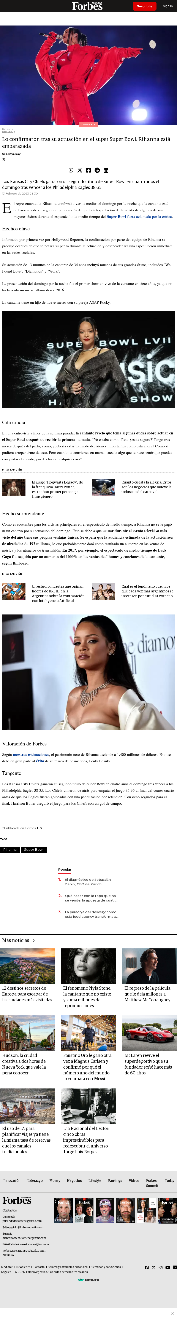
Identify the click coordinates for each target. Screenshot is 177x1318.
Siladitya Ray (11, 154)
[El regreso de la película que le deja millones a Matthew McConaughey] (149, 966)
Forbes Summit (152, 1183)
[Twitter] (79, 170)
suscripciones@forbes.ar (34, 1244)
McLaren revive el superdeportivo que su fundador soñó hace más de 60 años (148, 1064)
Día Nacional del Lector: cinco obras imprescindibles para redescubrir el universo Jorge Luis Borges (86, 1140)
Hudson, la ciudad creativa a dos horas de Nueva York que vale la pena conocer (24, 1064)
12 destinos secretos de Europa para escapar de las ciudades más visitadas (27, 994)
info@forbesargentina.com (28, 1227)
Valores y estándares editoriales (68, 1267)
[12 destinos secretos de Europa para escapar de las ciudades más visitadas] (27, 966)
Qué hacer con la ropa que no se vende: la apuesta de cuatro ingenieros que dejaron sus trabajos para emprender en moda (91, 898)
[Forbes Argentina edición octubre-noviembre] (146, 1211)
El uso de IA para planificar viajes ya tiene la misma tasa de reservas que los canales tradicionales (26, 1140)
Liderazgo (35, 1180)
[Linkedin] (106, 170)
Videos (134, 1180)
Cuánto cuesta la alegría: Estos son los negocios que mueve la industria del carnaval (147, 487)
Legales (6, 1272)
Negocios (74, 1180)
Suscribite (144, 6)
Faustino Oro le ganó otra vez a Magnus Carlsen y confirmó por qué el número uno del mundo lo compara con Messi (87, 1067)
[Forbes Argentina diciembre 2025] (125, 1211)
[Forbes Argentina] (88, 6)
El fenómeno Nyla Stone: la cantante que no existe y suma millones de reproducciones (87, 997)
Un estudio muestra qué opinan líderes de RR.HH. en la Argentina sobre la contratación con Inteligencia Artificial (58, 594)
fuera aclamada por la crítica (139, 216)
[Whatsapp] (71, 170)
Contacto (39, 1267)
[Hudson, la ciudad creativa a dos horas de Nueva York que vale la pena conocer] (27, 1033)
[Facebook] (88, 170)
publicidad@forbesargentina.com (22, 1221)
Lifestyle (94, 1180)
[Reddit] (97, 170)
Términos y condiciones (106, 1267)
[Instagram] (161, 1268)
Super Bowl (33, 849)
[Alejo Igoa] (105, 1211)
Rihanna (10, 849)
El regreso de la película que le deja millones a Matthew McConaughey (148, 994)
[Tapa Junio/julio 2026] (63, 1211)
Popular (64, 869)
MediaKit (7, 1267)
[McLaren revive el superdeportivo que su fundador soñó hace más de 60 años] (149, 1033)
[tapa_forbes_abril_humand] (84, 1211)
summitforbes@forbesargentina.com (24, 1238)
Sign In (168, 6)
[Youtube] (167, 1268)
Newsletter (23, 1267)
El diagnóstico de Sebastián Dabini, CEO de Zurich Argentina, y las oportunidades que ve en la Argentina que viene (90, 882)
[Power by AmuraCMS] (88, 1279)
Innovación (12, 1180)
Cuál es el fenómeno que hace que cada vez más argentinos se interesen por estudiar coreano (148, 591)
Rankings (115, 1180)
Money (54, 1180)
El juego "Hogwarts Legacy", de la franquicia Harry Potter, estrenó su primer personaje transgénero (57, 490)
